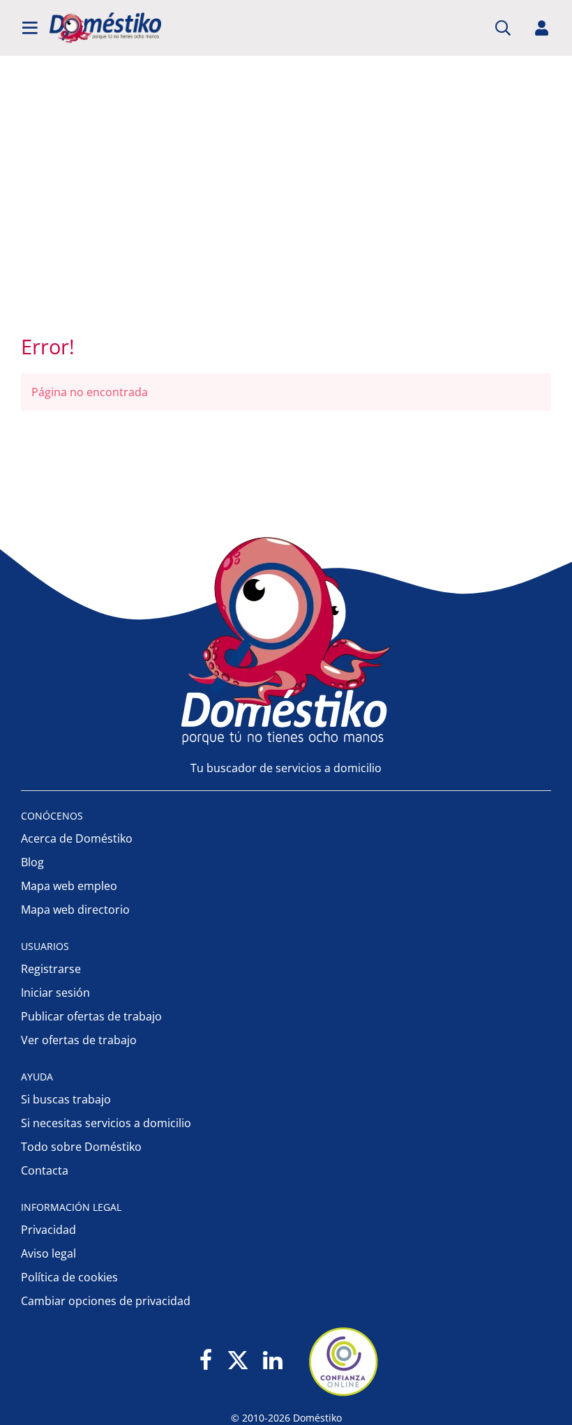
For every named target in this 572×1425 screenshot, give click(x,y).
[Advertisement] (279, 209)
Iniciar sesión (55, 992)
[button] (30, 28)
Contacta (44, 1170)
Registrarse (51, 969)
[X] (238, 1361)
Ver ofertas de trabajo (79, 1040)
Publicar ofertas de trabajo (91, 1016)
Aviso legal (48, 1253)
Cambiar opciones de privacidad (105, 1301)
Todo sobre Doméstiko (81, 1146)
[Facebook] (206, 1361)
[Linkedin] (272, 1361)
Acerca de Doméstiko (77, 838)
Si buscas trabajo (66, 1099)
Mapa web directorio (75, 909)
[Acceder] (542, 27)
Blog (32, 862)
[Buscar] (502, 27)
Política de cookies (69, 1277)
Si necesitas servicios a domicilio (106, 1123)
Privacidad (48, 1229)
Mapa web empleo (69, 886)
